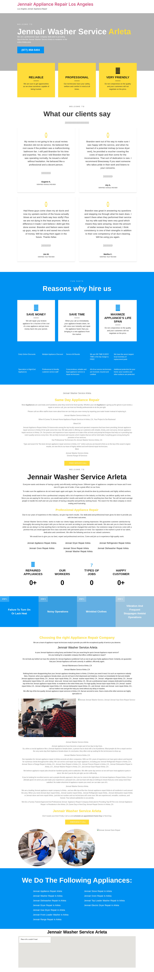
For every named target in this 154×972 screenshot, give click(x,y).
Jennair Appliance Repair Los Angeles (55, 4)
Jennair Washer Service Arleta (77, 477)
